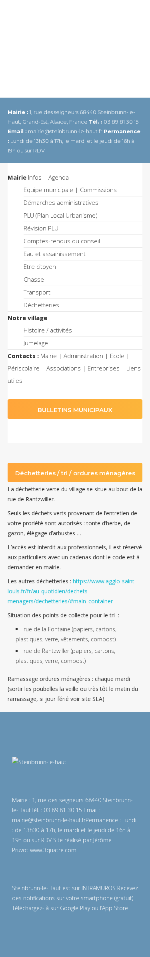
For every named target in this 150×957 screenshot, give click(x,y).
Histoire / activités (48, 330)
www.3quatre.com (53, 850)
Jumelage (36, 343)
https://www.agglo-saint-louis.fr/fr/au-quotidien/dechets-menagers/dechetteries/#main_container (72, 591)
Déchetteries (41, 305)
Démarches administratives (61, 202)
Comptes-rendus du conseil (62, 241)
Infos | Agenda (38, 177)
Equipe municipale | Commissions (70, 190)
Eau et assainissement (55, 254)
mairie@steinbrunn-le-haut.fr (49, 820)
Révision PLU (41, 228)
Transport (37, 292)
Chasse (34, 279)
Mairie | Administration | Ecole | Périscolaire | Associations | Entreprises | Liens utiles (74, 368)
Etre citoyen (40, 266)
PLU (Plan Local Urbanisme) (61, 215)
